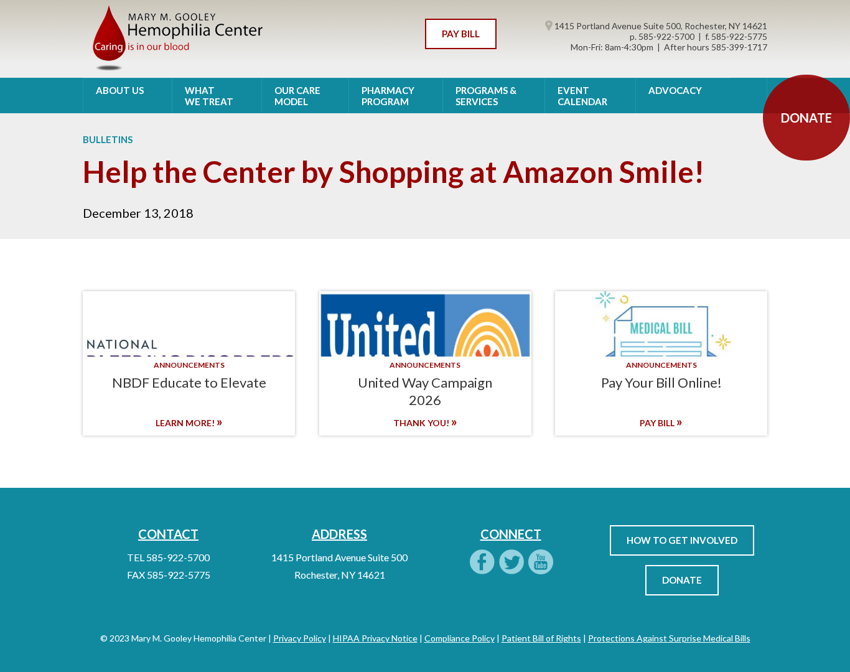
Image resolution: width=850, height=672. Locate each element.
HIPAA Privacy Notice (375, 638)
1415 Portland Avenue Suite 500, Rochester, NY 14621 (660, 26)
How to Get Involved (682, 540)
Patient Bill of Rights (541, 638)
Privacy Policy (299, 638)
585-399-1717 (739, 47)
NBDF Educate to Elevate (189, 382)
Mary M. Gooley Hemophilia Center (176, 39)
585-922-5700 (666, 36)
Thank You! (422, 423)
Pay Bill (461, 33)
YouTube (540, 562)
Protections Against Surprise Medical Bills (669, 638)
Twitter (511, 562)
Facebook (481, 562)
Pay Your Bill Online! (661, 382)
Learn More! (186, 423)
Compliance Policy (459, 638)
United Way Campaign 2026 (425, 391)
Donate (682, 580)
